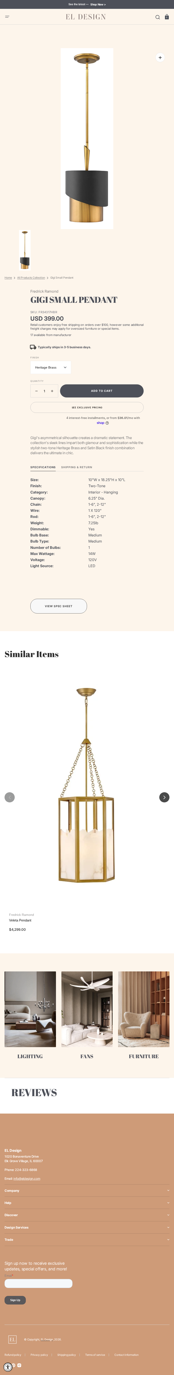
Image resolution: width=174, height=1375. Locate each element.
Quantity (37, 381)
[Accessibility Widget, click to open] (7, 1367)
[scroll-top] (164, 1352)
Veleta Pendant (20, 920)
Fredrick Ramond (21, 915)
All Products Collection (31, 277)
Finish (34, 357)
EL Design (47, 1339)
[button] (7, 17)
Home (8, 277)
